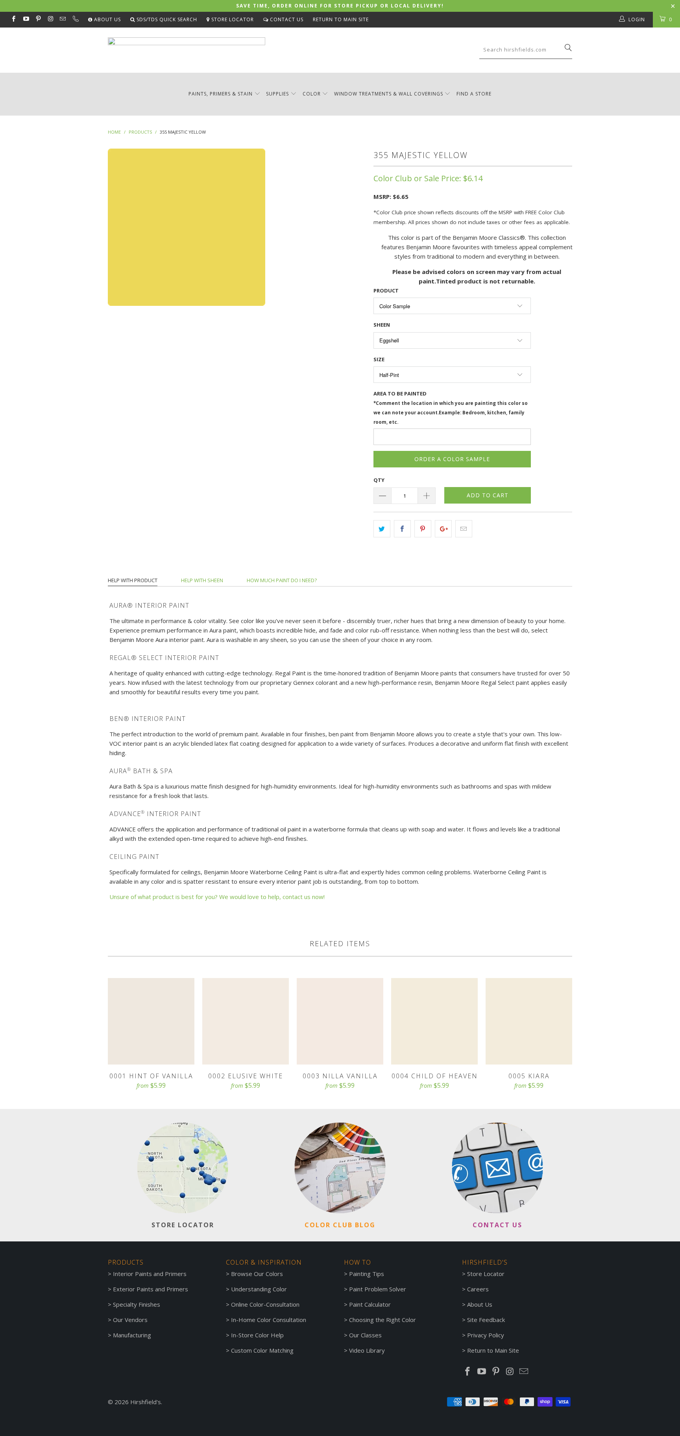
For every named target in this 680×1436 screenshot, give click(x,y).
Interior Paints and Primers (150, 1274)
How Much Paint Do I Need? (282, 580)
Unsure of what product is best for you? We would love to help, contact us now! (217, 897)
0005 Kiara (529, 1021)
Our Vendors (130, 1320)
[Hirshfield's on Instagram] (50, 19)
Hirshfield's (145, 1402)
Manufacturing (132, 1335)
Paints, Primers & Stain (220, 93)
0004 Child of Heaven (434, 1021)
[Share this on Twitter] (381, 528)
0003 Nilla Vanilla (340, 1021)
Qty (378, 480)
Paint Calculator (370, 1304)
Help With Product (132, 580)
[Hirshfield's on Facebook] (13, 19)
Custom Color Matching (262, 1350)
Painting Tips (366, 1274)
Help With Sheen (202, 580)
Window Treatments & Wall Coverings (388, 93)
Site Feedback (486, 1320)
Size (378, 359)
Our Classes (365, 1335)
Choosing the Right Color (382, 1320)
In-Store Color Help (257, 1335)
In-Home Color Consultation (268, 1320)
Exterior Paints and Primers (150, 1289)
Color (312, 93)
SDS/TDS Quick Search (166, 19)
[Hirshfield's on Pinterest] (38, 19)
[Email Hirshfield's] (62, 19)
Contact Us (285, 19)
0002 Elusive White (245, 1021)
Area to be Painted (450, 407)
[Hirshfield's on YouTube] (25, 19)
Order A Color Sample (452, 459)
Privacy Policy (485, 1335)
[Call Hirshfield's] (75, 20)
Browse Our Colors (257, 1274)
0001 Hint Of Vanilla (151, 1021)
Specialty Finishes (136, 1304)
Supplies (277, 93)
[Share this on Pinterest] (422, 528)
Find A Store (474, 93)
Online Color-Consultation (265, 1304)
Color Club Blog (340, 1225)
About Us (106, 19)
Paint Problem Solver (377, 1289)
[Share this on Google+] (443, 528)
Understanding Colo (258, 1289)
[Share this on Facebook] (402, 528)
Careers (478, 1289)
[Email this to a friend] (463, 528)
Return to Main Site (341, 19)
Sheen (381, 324)
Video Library (367, 1350)
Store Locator (232, 19)
